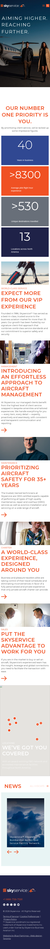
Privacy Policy (10, 919)
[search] (47, 5)
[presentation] (9, 852)
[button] (44, 6)
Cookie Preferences (29, 916)
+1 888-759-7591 (13, 899)
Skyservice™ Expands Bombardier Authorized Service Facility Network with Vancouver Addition (25, 840)
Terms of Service (11, 916)
